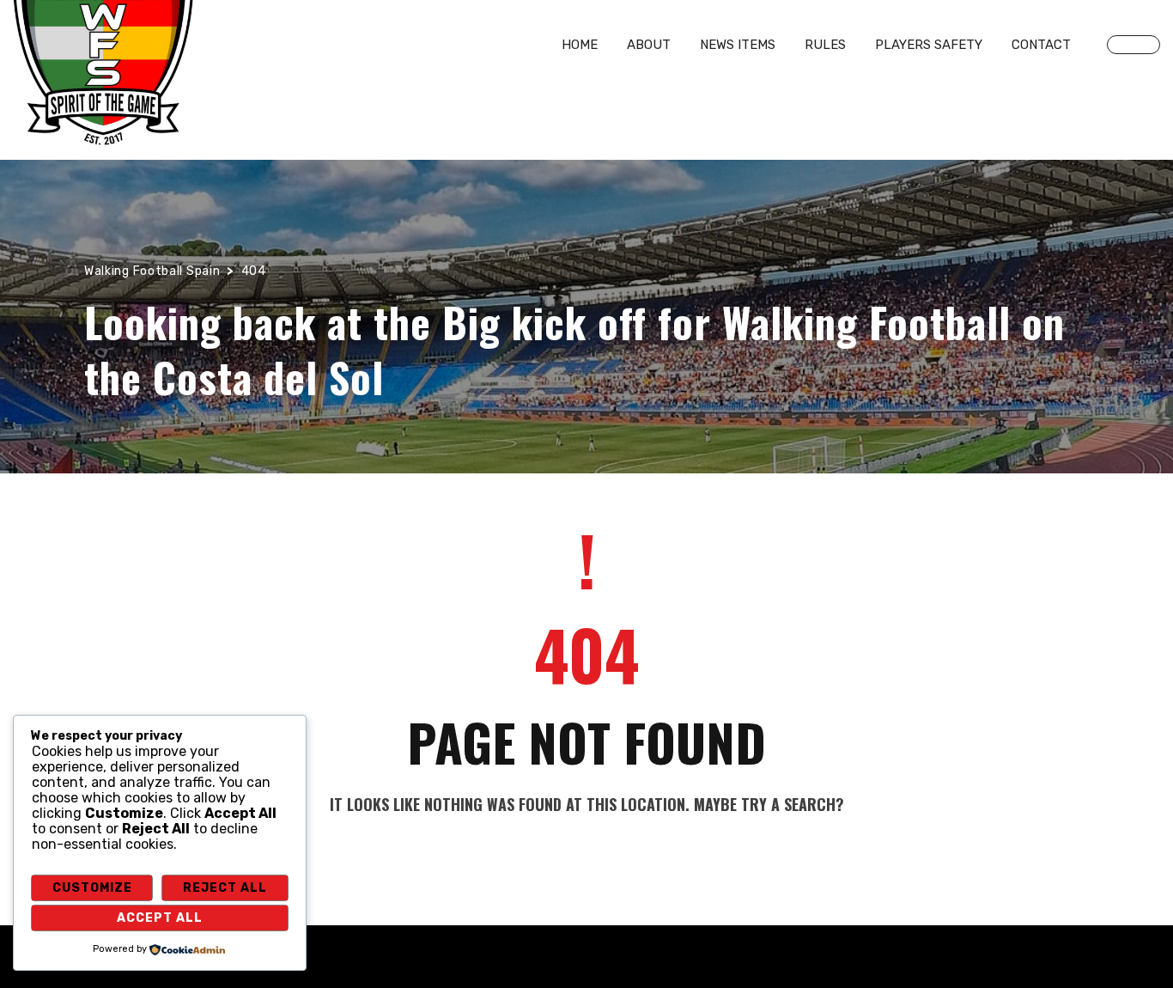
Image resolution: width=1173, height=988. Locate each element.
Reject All (225, 888)
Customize (92, 888)
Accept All (160, 918)
